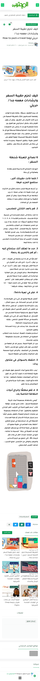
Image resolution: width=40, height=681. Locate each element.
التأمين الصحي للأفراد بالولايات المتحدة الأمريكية (12, 579)
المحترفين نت (11, 674)
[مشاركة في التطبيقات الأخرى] (9, 524)
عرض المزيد (7, 532)
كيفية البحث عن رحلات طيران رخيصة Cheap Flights (12, 602)
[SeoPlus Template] (32, 674)
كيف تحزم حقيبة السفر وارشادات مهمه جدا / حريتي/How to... (11, 555)
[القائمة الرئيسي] (37, 5)
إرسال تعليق (31, 621)
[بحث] (2, 5)
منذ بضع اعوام (32, 550)
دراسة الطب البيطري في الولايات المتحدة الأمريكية (30, 602)
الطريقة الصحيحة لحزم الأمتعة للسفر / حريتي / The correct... (29, 555)
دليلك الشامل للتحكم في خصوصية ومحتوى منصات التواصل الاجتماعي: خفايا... (13, 15)
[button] (28, 524)
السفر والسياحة (31, 24)
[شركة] (33, 653)
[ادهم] (20, 677)
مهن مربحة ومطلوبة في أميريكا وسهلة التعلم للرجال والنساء (29, 579)
